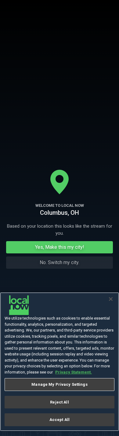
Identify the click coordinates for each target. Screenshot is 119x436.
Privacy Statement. (73, 372)
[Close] (110, 299)
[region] (59, 361)
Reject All (59, 402)
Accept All (59, 419)
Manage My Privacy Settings (59, 384)
